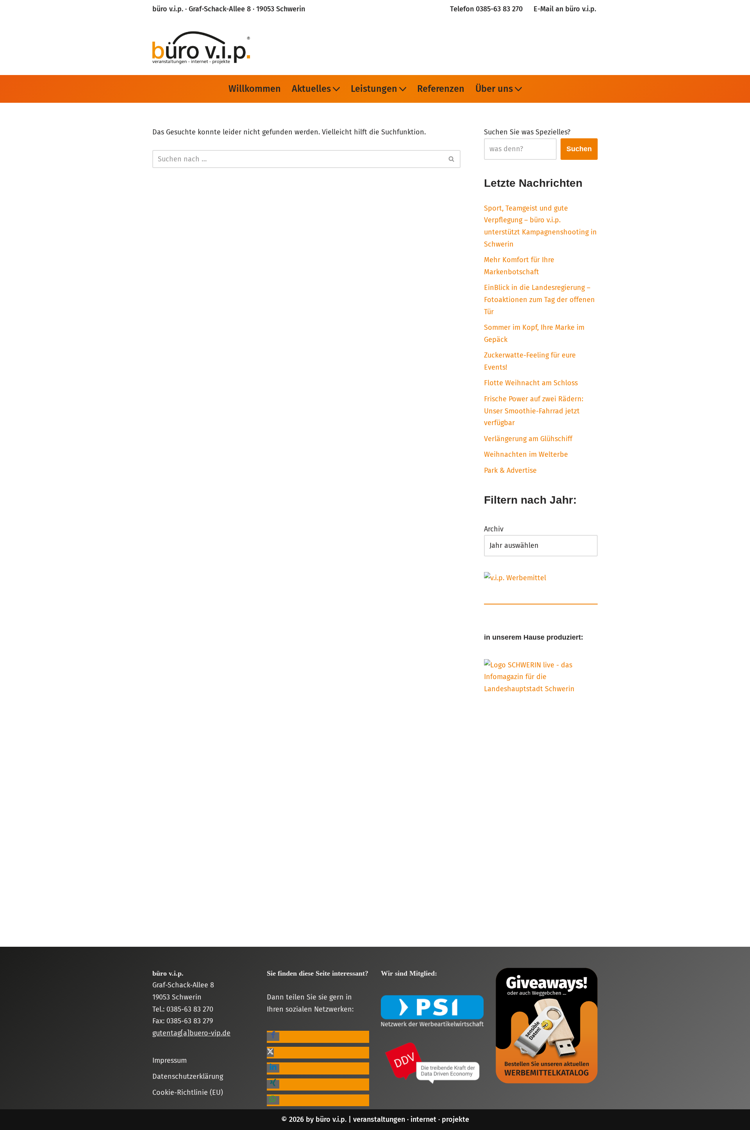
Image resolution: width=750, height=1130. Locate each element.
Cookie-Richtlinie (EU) (187, 1092)
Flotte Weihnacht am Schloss (531, 383)
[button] (336, 89)
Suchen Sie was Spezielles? (527, 132)
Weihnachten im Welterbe (526, 454)
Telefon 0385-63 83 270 (486, 9)
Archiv (494, 529)
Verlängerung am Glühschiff (528, 438)
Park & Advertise (510, 470)
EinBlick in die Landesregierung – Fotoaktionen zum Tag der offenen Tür (539, 299)
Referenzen (440, 88)
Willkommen (255, 88)
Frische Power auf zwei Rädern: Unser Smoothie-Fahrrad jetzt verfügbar (533, 411)
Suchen (579, 149)
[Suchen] (452, 159)
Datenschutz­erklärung (187, 1076)
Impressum (169, 1060)
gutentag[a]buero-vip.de (191, 1033)
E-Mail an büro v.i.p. (565, 9)
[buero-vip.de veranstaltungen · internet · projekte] (201, 47)
